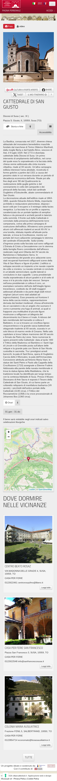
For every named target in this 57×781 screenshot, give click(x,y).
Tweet (19, 94)
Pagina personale (11, 10)
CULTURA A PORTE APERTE (25, 89)
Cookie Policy (33, 779)
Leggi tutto (46, 587)
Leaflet (32, 489)
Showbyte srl (6, 779)
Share (48, 89)
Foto (10, 26)
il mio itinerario (36, 94)
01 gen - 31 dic (12, 411)
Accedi (49, 10)
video (22, 26)
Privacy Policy (20, 779)
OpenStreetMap (45, 489)
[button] (28, 459)
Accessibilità (45, 132)
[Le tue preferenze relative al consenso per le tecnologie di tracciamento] (6, 775)
